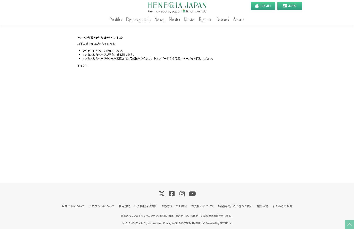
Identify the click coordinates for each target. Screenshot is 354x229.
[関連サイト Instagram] (182, 193)
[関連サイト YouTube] (192, 193)
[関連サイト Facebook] (171, 193)
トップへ (82, 65)
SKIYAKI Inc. (226, 223)
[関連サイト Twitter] (161, 193)
